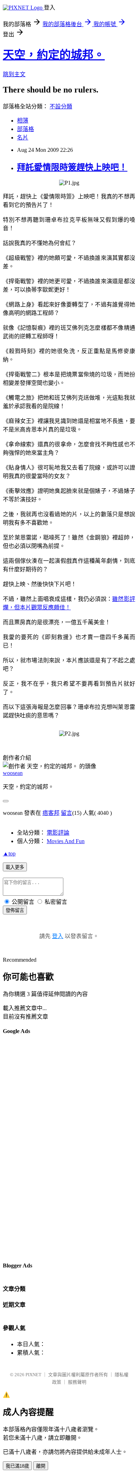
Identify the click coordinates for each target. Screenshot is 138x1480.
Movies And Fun (66, 841)
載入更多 (15, 867)
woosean (13, 773)
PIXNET (33, 1374)
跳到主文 (14, 74)
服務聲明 (77, 1382)
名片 (22, 138)
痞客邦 (50, 813)
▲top (9, 854)
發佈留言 (15, 910)
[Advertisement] (31, 1148)
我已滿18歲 (17, 1466)
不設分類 (61, 106)
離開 (40, 1466)
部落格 (25, 129)
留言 (66, 813)
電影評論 (58, 833)
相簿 (22, 121)
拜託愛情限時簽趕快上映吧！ (72, 167)
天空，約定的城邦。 (54, 54)
